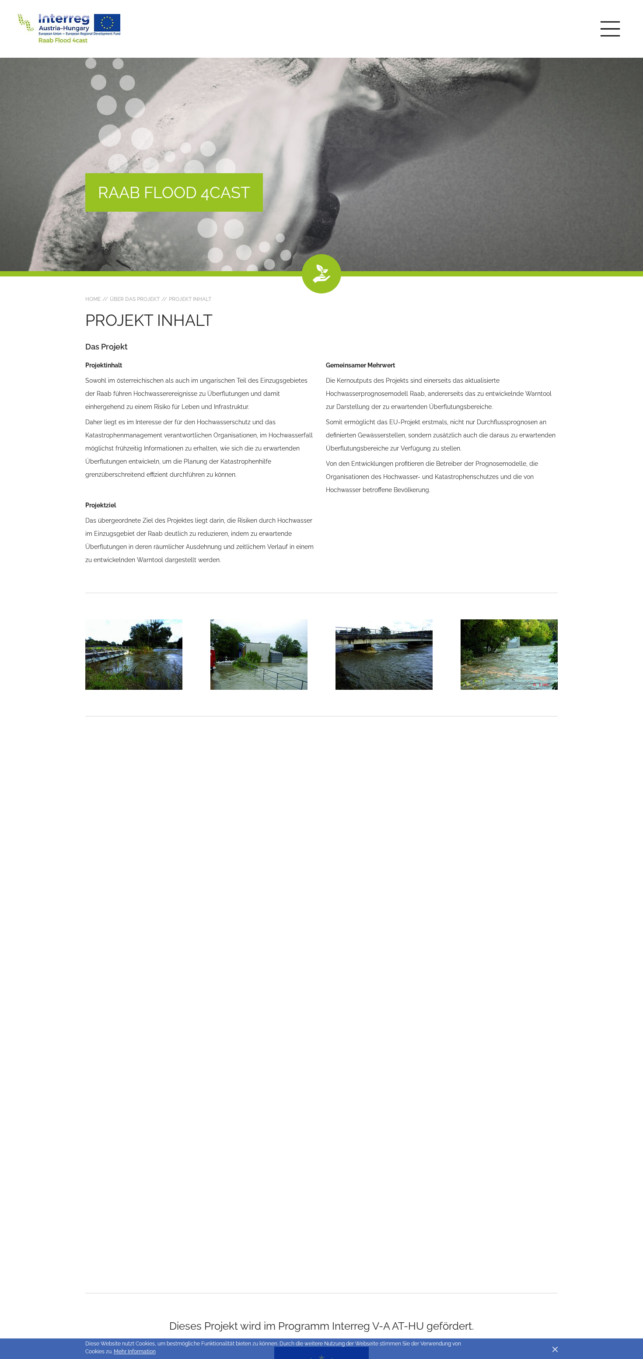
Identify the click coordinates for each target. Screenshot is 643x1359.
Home (93, 299)
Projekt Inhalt (190, 299)
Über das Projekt (135, 299)
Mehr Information (135, 1352)
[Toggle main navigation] (610, 29)
